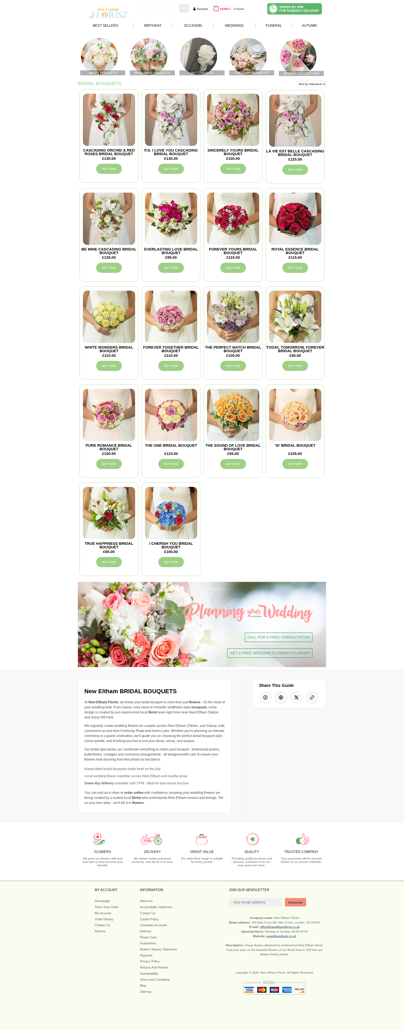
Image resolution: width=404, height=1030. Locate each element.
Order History (104, 919)
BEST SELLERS (105, 25)
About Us (146, 901)
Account (202, 9)
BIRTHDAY (153, 25)
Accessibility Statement (156, 907)
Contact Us (102, 925)
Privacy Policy (150, 961)
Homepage (102, 901)
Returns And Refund (154, 967)
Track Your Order (106, 907)
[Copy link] (312, 697)
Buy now (109, 169)
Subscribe (295, 902)
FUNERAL (274, 25)
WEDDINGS (234, 25)
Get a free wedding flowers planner (270, 653)
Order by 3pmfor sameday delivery (299, 8)
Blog (143, 985)
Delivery (145, 931)
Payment (146, 955)
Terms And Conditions (155, 979)
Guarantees (148, 943)
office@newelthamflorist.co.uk (280, 927)
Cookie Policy (149, 919)
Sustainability (149, 973)
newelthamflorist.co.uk (281, 936)
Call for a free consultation (278, 637)
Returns (100, 931)
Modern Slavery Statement (158, 949)
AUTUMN (309, 25)
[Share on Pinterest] (281, 697)
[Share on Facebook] (265, 697)
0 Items (239, 9)
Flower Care (148, 937)
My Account (103, 913)
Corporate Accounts (153, 925)
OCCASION (193, 25)
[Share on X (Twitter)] (296, 697)
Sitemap (145, 991)
